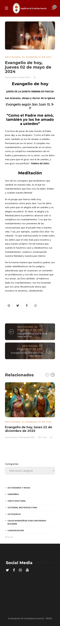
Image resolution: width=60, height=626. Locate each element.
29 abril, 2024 (24, 77)
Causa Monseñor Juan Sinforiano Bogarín (27, 522)
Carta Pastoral (17, 501)
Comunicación (11, 77)
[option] (30, 410)
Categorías (11, 463)
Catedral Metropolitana (22, 507)
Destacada (12, 57)
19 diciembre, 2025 (26, 437)
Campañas (13, 494)
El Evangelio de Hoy (37, 57)
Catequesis (14, 514)
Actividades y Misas (19, 488)
